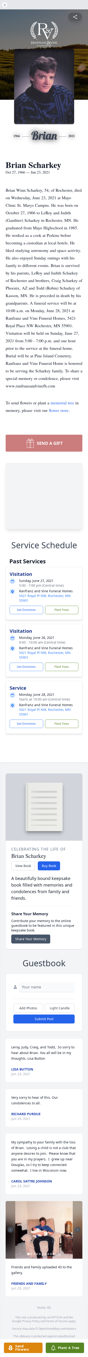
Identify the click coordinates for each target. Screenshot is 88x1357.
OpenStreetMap (48, 1329)
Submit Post (44, 1019)
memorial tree (62, 403)
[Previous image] (10, 1230)
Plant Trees (61, 610)
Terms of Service (57, 1321)
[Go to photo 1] (28, 1254)
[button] (44, 1230)
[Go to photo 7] (45, 1254)
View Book (23, 866)
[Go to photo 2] (31, 1254)
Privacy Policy (31, 1321)
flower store (59, 410)
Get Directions (26, 610)
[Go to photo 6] (42, 1254)
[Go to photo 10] (54, 1254)
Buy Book (49, 866)
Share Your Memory (30, 939)
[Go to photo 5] (40, 1254)
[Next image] (77, 1230)
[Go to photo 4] (37, 1254)
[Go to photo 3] (34, 1254)
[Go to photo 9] (51, 1254)
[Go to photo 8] (48, 1254)
